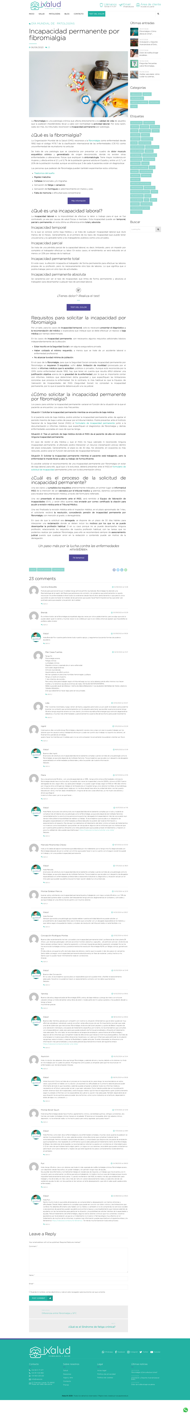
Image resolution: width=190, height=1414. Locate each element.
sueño (153, 200)
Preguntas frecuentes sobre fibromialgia (148, 64)
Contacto (67, 1381)
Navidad (135, 171)
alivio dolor (136, 122)
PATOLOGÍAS (54, 14)
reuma (154, 191)
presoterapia (137, 187)
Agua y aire (68, 1377)
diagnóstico (147, 139)
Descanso (67, 1374)
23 (49, 47)
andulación (149, 122)
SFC (146, 200)
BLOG (67, 14)
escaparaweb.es (122, 1396)
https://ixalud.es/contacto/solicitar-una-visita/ (96, 830)
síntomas (135, 204)
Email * (31, 1284)
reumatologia (137, 196)
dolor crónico (44, 569)
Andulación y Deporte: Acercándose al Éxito (148, 43)
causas (134, 130)
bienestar (155, 126)
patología (135, 179)
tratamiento (136, 212)
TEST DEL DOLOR (96, 14)
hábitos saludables (139, 167)
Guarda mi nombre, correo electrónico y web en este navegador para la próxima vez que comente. (68, 1292)
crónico (145, 135)
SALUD (42, 14)
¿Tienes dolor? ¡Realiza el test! (78, 295)
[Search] (158, 229)
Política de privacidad (106, 1374)
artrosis (144, 126)
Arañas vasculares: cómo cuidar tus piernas (149, 75)
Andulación (136, 94)
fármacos (135, 163)
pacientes (135, 175)
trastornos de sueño (140, 208)
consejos (135, 135)
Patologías (66, 23)
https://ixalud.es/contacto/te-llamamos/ (67, 1220)
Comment (33, 1246)
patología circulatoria (141, 183)
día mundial (136, 155)
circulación (145, 130)
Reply (45, 604)
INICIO (31, 14)
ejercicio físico (149, 155)
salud (147, 196)
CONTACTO (79, 14)
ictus (152, 167)
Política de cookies (105, 1377)
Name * (32, 1275)
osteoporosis (146, 171)
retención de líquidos (140, 191)
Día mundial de (43, 23)
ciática (155, 130)
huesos (145, 163)
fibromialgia (58, 569)
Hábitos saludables (139, 102)
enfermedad (136, 159)
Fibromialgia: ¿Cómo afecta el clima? (147, 32)
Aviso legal (101, 1370)
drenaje (149, 151)
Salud (65, 1370)
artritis (135, 126)
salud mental (137, 200)
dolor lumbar (137, 151)
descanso (135, 139)
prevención (149, 187)
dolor (32, 569)
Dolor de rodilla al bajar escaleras (148, 54)
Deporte (147, 94)
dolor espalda (152, 147)
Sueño (134, 106)
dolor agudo (145, 143)
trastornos (146, 204)
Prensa (66, 1385)
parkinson (146, 175)
